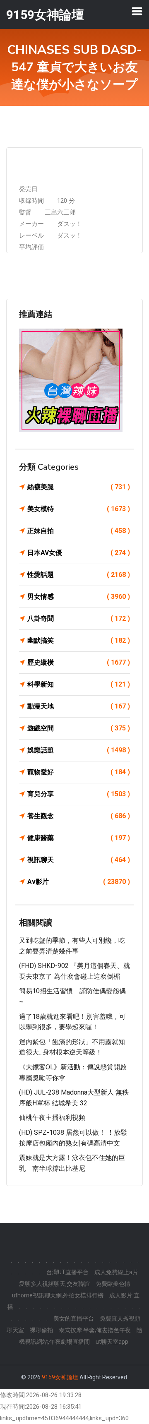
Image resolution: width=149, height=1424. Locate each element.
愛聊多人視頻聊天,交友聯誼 (54, 1283)
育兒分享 (78, 794)
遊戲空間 (78, 728)
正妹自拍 (78, 531)
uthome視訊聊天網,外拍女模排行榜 (57, 1295)
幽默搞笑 (78, 640)
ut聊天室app (112, 1341)
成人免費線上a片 (116, 1272)
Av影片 (78, 882)
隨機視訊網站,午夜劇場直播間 (81, 1336)
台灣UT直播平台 (67, 1272)
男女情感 (78, 596)
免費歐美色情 (113, 1283)
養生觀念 (78, 816)
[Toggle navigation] (137, 11)
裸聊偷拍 (41, 1330)
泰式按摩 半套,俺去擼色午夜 (95, 1330)
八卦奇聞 (78, 618)
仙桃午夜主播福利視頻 (52, 1117)
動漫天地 (78, 706)
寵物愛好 (78, 772)
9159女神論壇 (60, 1377)
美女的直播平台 (73, 1318)
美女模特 (78, 509)
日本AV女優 (78, 553)
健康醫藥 (78, 838)
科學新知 (78, 684)
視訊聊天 (78, 860)
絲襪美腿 (78, 487)
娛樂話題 (78, 750)
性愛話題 (78, 575)
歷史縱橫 (78, 662)
